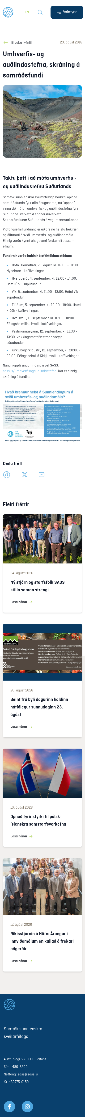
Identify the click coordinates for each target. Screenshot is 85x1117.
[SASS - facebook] (9, 1106)
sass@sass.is (28, 1074)
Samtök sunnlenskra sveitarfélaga (23, 1033)
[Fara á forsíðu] (42, 1004)
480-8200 (20, 1067)
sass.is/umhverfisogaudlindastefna (29, 371)
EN (27, 12)
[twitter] (24, 474)
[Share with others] (41, 474)
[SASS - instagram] (27, 1106)
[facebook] (6, 474)
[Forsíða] (8, 12)
